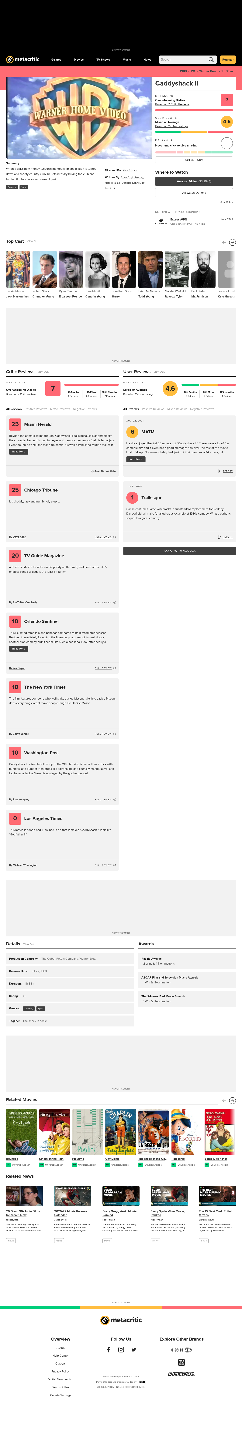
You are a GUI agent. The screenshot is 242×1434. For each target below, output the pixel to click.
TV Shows (103, 60)
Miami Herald (32, 424)
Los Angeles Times (37, 818)
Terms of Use (60, 1387)
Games (56, 60)
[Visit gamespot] (181, 1352)
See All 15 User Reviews (179, 551)
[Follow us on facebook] (108, 1351)
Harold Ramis (112, 182)
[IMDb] (142, 1382)
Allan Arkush (129, 170)
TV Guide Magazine (38, 555)
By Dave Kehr (17, 536)
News (147, 60)
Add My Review (194, 159)
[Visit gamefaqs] (181, 1375)
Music (127, 60)
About (61, 1348)
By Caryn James (19, 733)
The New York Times (39, 687)
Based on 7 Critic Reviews (172, 104)
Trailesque (147, 497)
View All (32, 241)
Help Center (61, 1356)
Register (228, 60)
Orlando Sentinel (35, 621)
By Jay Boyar (17, 668)
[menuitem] (56, 60)
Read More (18, 451)
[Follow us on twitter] (133, 1351)
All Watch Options (194, 193)
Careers (60, 1363)
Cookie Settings (60, 1395)
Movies (79, 60)
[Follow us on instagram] (121, 1351)
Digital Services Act (60, 1379)
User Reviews (136, 371)
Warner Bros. (208, 71)
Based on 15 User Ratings (171, 126)
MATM (143, 432)
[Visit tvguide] (181, 1365)
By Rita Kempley (19, 799)
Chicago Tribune (35, 490)
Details (13, 944)
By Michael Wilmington (23, 865)
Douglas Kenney (131, 182)
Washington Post (35, 753)
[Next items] (232, 242)
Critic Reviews (20, 371)
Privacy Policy (60, 1371)
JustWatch (226, 202)
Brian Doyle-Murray (132, 177)
